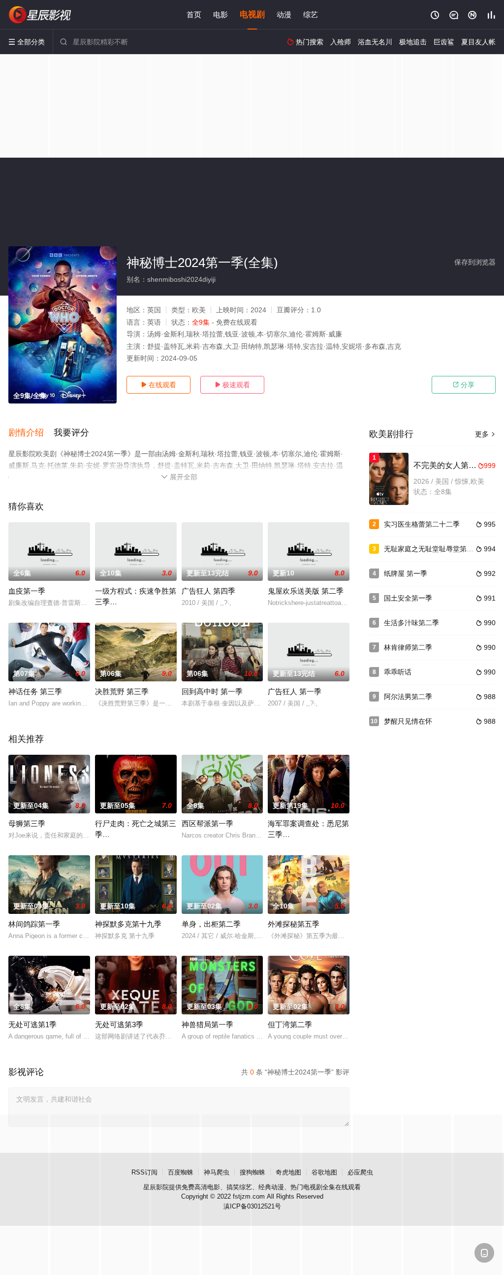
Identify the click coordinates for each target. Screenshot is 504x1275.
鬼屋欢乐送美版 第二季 (306, 591)
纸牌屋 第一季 (405, 573)
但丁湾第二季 (290, 1024)
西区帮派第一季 (207, 823)
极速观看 (232, 385)
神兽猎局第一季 (207, 1024)
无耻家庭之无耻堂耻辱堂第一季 (432, 549)
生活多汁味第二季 (411, 623)
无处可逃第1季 (32, 1024)
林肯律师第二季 (408, 647)
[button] (31, 433)
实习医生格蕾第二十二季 (422, 524)
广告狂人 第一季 (294, 691)
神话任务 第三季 (35, 691)
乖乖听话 (397, 672)
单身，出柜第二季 (211, 924)
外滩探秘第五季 (293, 924)
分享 (463, 385)
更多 (485, 434)
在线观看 (158, 385)
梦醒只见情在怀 (408, 721)
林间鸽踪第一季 (34, 924)
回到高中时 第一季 (212, 691)
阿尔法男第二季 (408, 697)
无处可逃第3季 (119, 1024)
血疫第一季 (26, 591)
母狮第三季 (26, 823)
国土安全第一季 (408, 598)
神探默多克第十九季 (128, 924)
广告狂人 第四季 (208, 591)
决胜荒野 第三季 (122, 691)
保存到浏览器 (475, 262)
